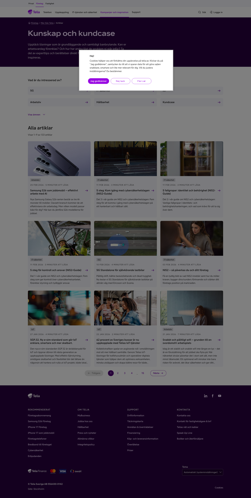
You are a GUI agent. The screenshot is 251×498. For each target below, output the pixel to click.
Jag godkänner (98, 81)
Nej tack (120, 81)
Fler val (141, 81)
